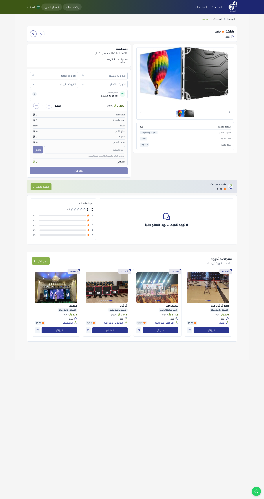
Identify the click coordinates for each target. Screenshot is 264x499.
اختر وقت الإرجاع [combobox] (68, 84)
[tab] (185, 112)
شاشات (123, 306)
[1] (185, 112)
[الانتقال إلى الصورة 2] (206, 300)
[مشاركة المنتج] (33, 34)
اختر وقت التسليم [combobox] (117, 84)
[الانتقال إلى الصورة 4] (103, 300)
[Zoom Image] (185, 76)
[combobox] (104, 75)
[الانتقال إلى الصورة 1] (209, 300)
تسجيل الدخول (51, 7)
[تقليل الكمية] (36, 106)
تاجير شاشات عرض (219, 306)
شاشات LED (172, 306)
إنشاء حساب (72, 7)
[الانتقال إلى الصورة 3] (105, 300)
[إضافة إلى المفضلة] (42, 34)
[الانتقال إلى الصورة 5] (101, 300)
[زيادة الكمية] (49, 106)
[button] (83, 84)
